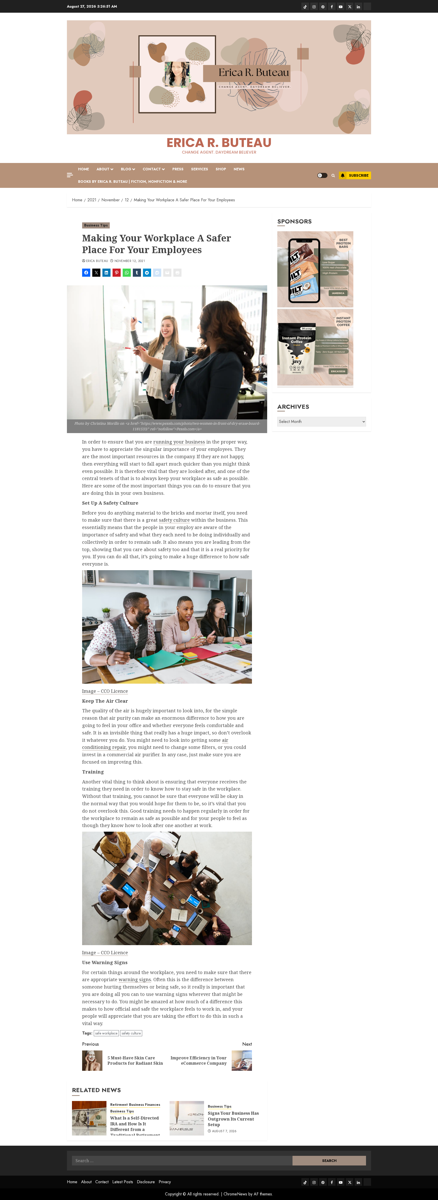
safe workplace (106, 1033)
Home (83, 169)
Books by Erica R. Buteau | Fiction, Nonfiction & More (132, 181)
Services (199, 169)
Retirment (119, 1104)
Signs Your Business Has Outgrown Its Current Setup (233, 1118)
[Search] (333, 175)
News (239, 169)
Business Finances (144, 1104)
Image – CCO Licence (105, 691)
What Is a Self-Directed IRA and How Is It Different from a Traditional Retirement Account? (135, 1129)
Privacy (165, 1182)
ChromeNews (235, 1194)
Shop (221, 169)
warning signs (135, 979)
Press (178, 169)
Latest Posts (122, 1182)
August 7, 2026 (224, 1131)
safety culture (174, 520)
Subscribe (359, 175)
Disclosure (146, 1182)
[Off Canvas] (70, 175)
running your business (179, 442)
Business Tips (96, 225)
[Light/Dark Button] (322, 175)
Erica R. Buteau (219, 143)
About (103, 169)
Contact (152, 169)
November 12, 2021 (130, 261)
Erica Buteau (97, 261)
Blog (126, 169)
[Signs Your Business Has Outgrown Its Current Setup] (187, 1118)
